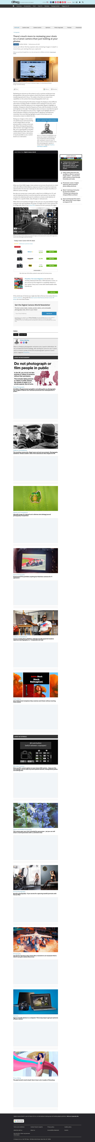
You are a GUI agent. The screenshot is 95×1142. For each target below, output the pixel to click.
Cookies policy (67, 1127)
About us (33, 1130)
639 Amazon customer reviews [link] (26, 243)
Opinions (48, 27)
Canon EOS (32, 205)
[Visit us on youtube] (58, 2)
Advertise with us (18, 1130)
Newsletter (55, 89)
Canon (16, 334)
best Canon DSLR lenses (37, 297)
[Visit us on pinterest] (60, 2)
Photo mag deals (58, 27)
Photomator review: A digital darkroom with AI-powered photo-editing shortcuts (71, 184)
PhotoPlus (52, 144)
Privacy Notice (18, 318)
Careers (66, 1130)
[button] (82, 2)
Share (17, 89)
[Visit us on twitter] (53, 2)
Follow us (47, 89)
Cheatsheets (79, 27)
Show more (37, 270)
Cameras (19, 6)
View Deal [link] (51, 251)
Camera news (25, 27)
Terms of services (32, 317)
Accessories (27, 6)
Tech (34, 6)
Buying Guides (55, 6)
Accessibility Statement (53, 1130)
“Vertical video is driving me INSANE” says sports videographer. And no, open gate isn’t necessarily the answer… (71, 165)
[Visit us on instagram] (55, 2)
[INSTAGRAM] (21, 343)
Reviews (47, 6)
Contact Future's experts (37, 1127)
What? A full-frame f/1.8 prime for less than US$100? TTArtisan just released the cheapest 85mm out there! (71, 192)
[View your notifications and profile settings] (79, 2)
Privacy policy (51, 1127)
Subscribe (69, 2)
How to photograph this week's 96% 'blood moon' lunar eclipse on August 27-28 (71, 200)
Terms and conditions (19, 1127)
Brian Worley (24, 44)
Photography (16, 32)
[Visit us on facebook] (51, 2)
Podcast (69, 27)
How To (40, 6)
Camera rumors (37, 27)
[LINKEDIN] (24, 343)
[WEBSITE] (26, 343)
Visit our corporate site (72, 1116)
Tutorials (16, 44)
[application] (35, 166)
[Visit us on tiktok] (65, 2)
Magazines (65, 6)
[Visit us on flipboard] (63, 2)
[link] (20, 251)
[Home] (13, 6)
